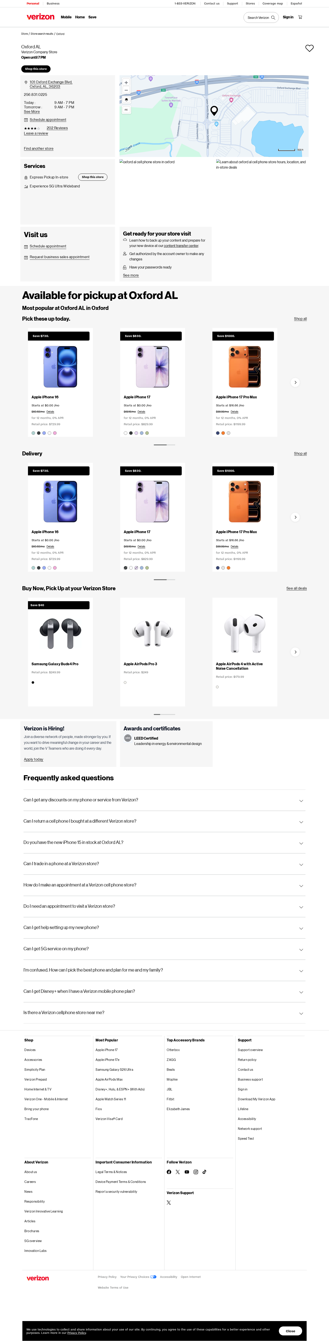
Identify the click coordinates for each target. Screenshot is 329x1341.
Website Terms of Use (113, 1287)
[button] (60, 34)
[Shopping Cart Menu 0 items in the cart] (300, 17)
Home (80, 17)
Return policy (247, 1060)
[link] (26, 34)
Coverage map (273, 3)
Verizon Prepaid (35, 1079)
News (28, 1191)
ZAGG (171, 1060)
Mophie (172, 1079)
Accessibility (247, 1119)
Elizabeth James (178, 1109)
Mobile (66, 17)
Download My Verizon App (257, 1099)
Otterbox (173, 1050)
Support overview (250, 1050)
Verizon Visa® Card (109, 1119)
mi (126, 109)
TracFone (31, 1119)
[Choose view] (126, 100)
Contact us (212, 3)
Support (232, 3)
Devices (30, 1050)
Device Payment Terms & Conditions (121, 1182)
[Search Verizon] (261, 17)
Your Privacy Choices (135, 1277)
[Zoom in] (126, 82)
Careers (30, 1182)
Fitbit (170, 1099)
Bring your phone (36, 1109)
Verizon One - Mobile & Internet (46, 1099)
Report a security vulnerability (116, 1191)
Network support (250, 1129)
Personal (33, 3)
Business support (250, 1079)
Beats (171, 1069)
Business (53, 3)
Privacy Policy (107, 1277)
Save (92, 17)
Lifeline (243, 1109)
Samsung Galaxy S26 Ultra (114, 1069)
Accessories (33, 1060)
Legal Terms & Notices (111, 1172)
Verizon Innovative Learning (43, 1211)
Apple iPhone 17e (107, 1060)
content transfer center (181, 245)
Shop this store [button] (36, 69)
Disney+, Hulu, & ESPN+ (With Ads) (120, 1089)
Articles (29, 1221)
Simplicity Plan (34, 1069)
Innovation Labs (35, 1251)
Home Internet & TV (37, 1089)
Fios (99, 1109)
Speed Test (246, 1138)
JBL (170, 1089)
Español (296, 3)
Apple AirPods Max (109, 1079)
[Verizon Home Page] (40, 16)
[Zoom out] (126, 89)
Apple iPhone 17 (107, 1050)
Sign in (243, 1089)
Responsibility (34, 1201)
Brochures (31, 1231)
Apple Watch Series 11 (111, 1099)
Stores (250, 3)
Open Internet (191, 1277)
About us (30, 1172)
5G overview (33, 1241)
